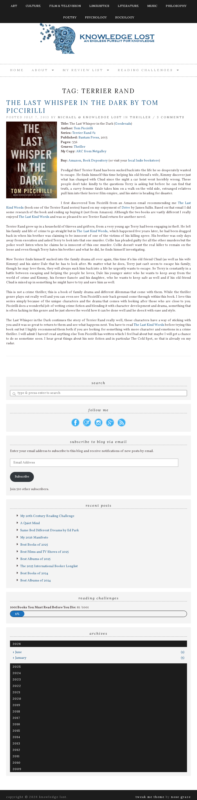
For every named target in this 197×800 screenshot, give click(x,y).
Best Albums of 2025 (35, 559)
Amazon (74, 160)
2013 (16, 743)
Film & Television (65, 6)
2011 (16, 756)
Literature (128, 6)
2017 (16, 718)
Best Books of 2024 (34, 573)
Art (14, 6)
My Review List (85, 70)
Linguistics (99, 6)
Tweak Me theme (150, 797)
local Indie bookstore (143, 160)
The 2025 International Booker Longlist (49, 566)
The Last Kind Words (34, 217)
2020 (17, 698)
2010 (17, 762)
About (42, 70)
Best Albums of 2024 (35, 580)
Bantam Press (88, 137)
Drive (126, 208)
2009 (17, 769)
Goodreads (123, 124)
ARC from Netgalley (91, 151)
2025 (17, 666)
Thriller (140, 117)
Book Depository (95, 160)
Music (152, 6)
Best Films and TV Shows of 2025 (44, 552)
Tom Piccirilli (83, 128)
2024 (17, 673)
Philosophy (176, 6)
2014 (16, 737)
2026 (17, 644)
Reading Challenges (147, 70)
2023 (17, 679)
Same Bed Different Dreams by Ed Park (49, 530)
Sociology (124, 17)
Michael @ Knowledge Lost (90, 117)
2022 (17, 686)
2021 (16, 692)
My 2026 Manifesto (34, 537)
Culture (33, 6)
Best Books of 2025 (34, 545)
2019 (16, 705)
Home (17, 70)
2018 (16, 711)
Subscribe (22, 476)
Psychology (96, 17)
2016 (16, 724)
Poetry (69, 17)
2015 (16, 730)
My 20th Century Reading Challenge (47, 516)
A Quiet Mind (30, 523)
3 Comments (170, 117)
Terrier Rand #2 (83, 133)
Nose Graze (181, 797)
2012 (16, 750)
